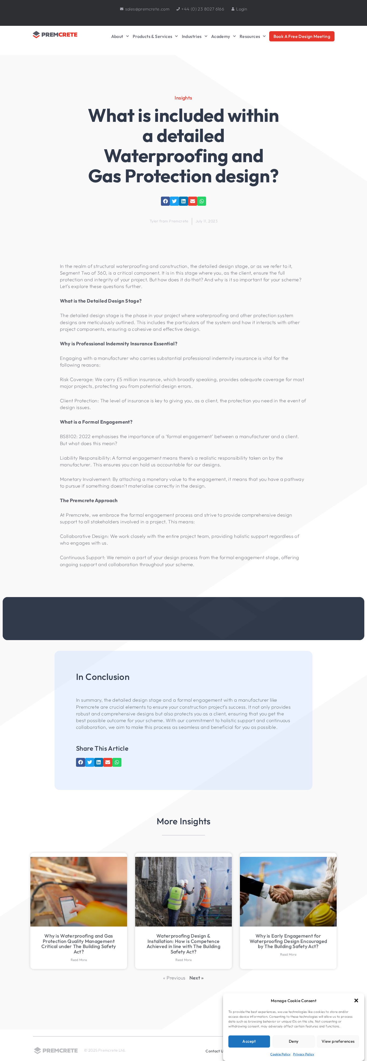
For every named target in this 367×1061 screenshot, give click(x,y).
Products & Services (152, 36)
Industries (192, 36)
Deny (294, 1041)
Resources (250, 36)
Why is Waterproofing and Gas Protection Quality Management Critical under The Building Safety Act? (78, 944)
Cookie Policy (280, 1054)
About (117, 36)
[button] (356, 1000)
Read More (79, 960)
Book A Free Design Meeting (302, 36)
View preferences (338, 1041)
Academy (220, 36)
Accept (249, 1041)
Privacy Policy (303, 1054)
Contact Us (215, 1051)
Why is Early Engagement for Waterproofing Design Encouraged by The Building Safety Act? (288, 941)
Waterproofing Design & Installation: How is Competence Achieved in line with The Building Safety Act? (183, 944)
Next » (196, 978)
